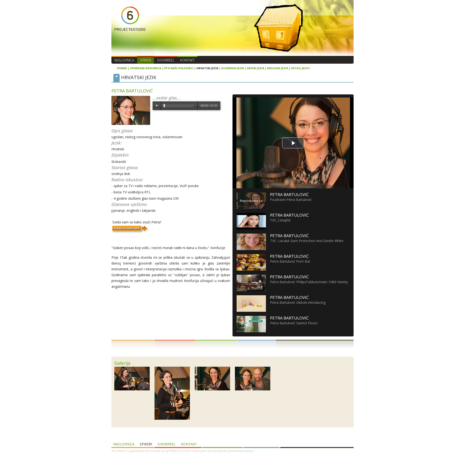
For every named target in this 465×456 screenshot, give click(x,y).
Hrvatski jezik (207, 68)
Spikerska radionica (145, 68)
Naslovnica (124, 60)
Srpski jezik (255, 68)
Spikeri (145, 60)
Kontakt (187, 60)
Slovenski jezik (232, 68)
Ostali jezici (300, 68)
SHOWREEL (165, 60)
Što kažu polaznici (179, 68)
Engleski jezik (277, 68)
